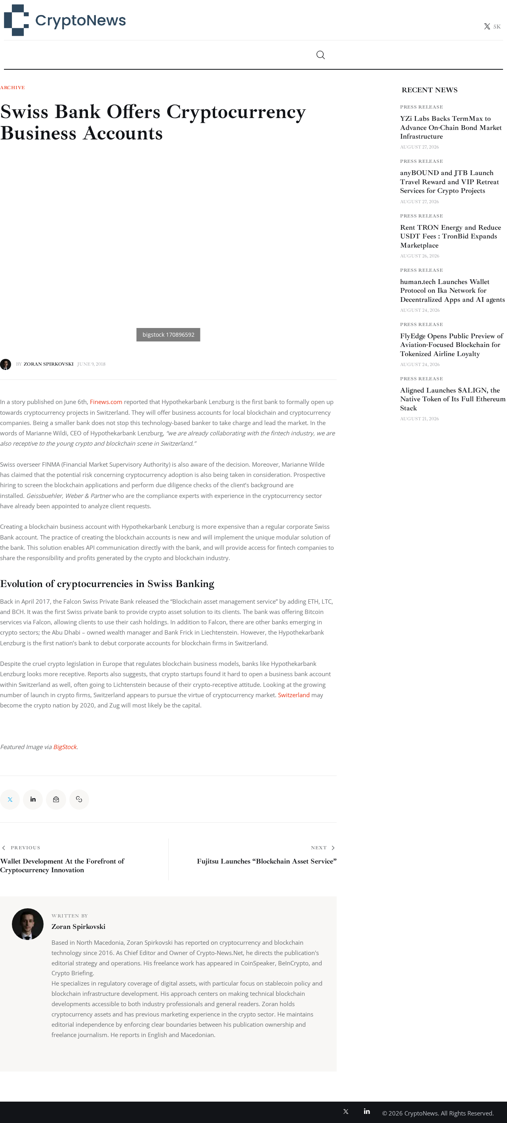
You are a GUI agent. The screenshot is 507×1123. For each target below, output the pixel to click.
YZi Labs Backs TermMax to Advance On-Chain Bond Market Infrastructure (451, 127)
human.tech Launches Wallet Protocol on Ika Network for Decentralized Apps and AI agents (452, 290)
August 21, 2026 (419, 419)
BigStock (64, 747)
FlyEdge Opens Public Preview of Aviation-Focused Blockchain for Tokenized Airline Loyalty (451, 345)
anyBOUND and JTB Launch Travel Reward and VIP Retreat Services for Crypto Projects (449, 181)
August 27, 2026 (419, 147)
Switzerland (294, 695)
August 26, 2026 (419, 256)
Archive (12, 88)
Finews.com (106, 402)
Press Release (421, 107)
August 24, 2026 (420, 310)
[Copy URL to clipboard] (79, 799)
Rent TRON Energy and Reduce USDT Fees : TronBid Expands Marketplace (450, 236)
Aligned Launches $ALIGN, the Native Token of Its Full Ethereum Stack (453, 399)
